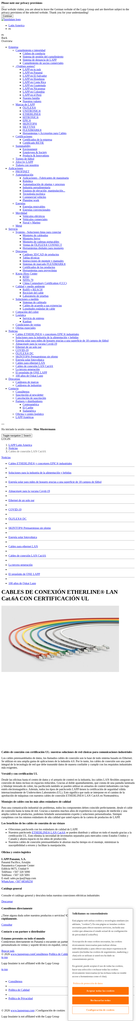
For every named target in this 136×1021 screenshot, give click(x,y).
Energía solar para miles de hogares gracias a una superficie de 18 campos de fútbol (54, 481)
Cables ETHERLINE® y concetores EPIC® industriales (40, 463)
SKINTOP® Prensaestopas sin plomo (29, 527)
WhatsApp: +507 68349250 (17, 881)
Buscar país (7, 950)
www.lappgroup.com (22, 954)
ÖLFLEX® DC (17, 518)
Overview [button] (7, 41)
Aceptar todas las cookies (100, 990)
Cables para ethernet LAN (23, 546)
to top (4, 957)
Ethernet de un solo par (21, 500)
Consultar (6, 924)
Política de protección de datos (88, 983)
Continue (7, 16)
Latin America (16, 25)
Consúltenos (41, 954)
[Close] (2, 7)
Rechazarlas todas (100, 1000)
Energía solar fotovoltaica (22, 537)
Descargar (7, 901)
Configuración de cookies (100, 1010)
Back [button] (4, 37)
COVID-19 (14, 509)
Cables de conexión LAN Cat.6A (27, 555)
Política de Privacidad (20, 998)
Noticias (6, 457)
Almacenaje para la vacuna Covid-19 (29, 491)
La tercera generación (20, 564)
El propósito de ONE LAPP (24, 574)
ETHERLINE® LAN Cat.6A (48, 832)
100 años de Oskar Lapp (22, 583)
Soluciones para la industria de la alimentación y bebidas (39, 472)
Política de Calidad (59, 954)
